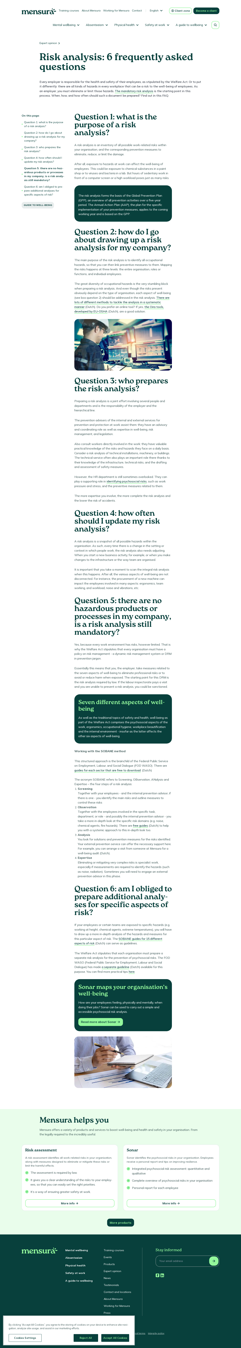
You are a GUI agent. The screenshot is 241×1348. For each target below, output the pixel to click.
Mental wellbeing (76, 1250)
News (107, 1278)
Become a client (206, 10)
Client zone (182, 10)
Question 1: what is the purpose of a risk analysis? (43, 124)
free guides (140, 825)
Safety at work (75, 1273)
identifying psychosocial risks (127, 481)
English (154, 10)
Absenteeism (73, 1257)
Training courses (69, 10)
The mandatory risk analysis (134, 91)
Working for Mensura (116, 10)
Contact (137, 10)
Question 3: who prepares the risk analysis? (42, 149)
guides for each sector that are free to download (107, 770)
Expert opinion (48, 43)
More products (120, 1222)
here (132, 971)
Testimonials (111, 1285)
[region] (69, 1330)
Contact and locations (117, 1292)
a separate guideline (115, 967)
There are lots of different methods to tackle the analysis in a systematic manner (121, 302)
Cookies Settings (25, 1337)
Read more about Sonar (98, 1022)
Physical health (75, 1265)
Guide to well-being (38, 205)
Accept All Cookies (115, 1337)
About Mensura (91, 10)
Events (108, 1257)
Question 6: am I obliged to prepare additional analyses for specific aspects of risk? (43, 190)
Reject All (86, 1337)
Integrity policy (156, 1333)
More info (68, 1203)
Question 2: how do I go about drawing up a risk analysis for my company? (44, 136)
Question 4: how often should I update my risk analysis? (43, 159)
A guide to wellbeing (79, 1280)
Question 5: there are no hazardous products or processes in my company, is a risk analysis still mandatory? (44, 174)
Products (109, 1264)
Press (107, 1313)
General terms (137, 1333)
